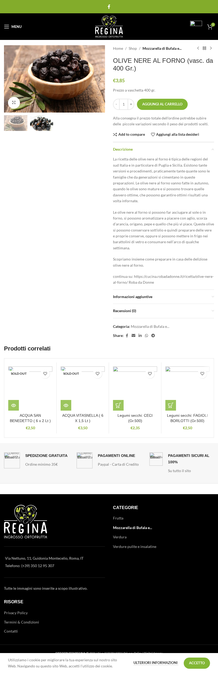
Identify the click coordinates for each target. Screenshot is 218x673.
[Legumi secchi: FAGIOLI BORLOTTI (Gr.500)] (187, 388)
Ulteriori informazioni (155, 662)
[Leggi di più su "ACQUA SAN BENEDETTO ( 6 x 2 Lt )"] (13, 405)
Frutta (118, 518)
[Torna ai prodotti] (204, 48)
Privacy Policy (16, 612)
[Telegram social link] (153, 335)
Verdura (120, 537)
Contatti (11, 631)
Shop (133, 48)
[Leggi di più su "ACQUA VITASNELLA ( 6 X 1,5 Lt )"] (66, 405)
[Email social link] (133, 335)
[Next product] (211, 48)
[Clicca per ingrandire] (14, 103)
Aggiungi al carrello (162, 104)
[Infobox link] (190, 27)
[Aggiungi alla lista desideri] (45, 373)
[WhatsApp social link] (146, 335)
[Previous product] (198, 48)
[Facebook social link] (109, 7)
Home (118, 48)
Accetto (197, 663)
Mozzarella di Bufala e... (162, 48)
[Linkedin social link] (140, 335)
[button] (9, 79)
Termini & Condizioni (21, 622)
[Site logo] (109, 26)
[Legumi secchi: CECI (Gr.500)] (135, 388)
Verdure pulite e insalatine (134, 546)
